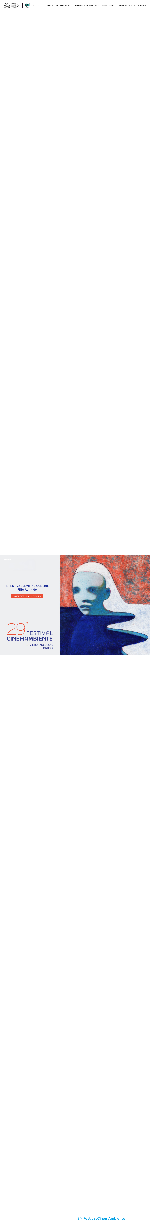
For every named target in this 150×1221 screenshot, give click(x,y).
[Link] (27, 5)
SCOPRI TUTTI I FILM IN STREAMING (27, 596)
